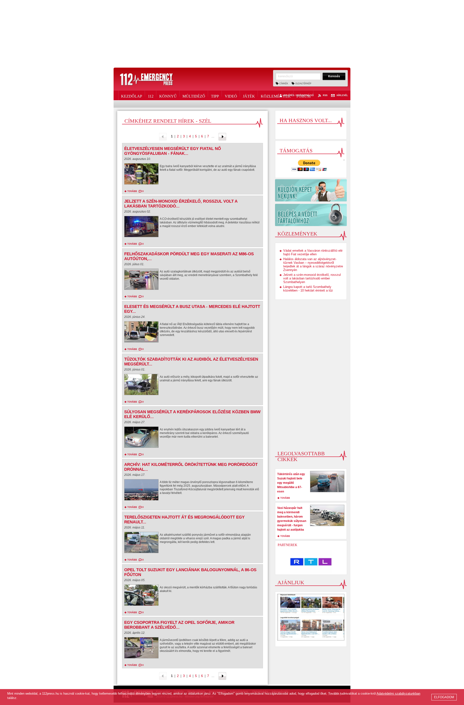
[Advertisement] (232, 34)
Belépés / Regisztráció (299, 95)
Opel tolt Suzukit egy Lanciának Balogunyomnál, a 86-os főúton (190, 572)
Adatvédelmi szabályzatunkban (398, 693)
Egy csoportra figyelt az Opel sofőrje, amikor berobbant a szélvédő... (179, 625)
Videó (231, 95)
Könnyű (168, 95)
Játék (249, 95)
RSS (325, 95)
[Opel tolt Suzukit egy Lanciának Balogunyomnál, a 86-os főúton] (141, 596)
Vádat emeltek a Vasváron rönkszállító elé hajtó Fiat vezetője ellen (312, 252)
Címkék (283, 83)
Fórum (304, 95)
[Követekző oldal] (222, 136)
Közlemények (276, 95)
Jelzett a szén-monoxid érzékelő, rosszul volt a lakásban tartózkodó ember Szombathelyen (312, 278)
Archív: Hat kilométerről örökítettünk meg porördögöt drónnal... (191, 467)
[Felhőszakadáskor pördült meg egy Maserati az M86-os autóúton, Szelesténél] (141, 280)
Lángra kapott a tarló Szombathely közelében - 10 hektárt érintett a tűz (308, 288)
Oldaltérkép (303, 83)
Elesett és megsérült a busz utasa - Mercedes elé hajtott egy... (192, 309)
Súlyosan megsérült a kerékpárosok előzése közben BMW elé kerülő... (192, 414)
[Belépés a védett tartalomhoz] (311, 215)
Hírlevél (342, 95)
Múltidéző (193, 95)
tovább (132, 191)
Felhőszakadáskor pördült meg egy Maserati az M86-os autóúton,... (189, 256)
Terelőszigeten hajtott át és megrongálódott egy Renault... (184, 519)
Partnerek (287, 545)
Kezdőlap (131, 95)
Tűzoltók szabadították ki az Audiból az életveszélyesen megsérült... (191, 361)
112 (150, 95)
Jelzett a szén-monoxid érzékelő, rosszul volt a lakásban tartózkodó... (180, 203)
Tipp (215, 95)
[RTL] (311, 561)
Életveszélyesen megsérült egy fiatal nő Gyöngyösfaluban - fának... (172, 151)
